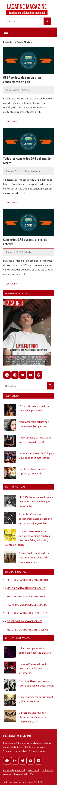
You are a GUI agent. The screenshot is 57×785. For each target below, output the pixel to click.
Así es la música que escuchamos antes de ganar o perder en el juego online (35, 518)
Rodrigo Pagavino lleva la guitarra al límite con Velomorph (33, 668)
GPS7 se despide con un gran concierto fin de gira (22, 79)
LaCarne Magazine (32, 170)
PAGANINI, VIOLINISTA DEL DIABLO (27, 604)
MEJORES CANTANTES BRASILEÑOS (27, 629)
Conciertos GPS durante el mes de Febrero (25, 241)
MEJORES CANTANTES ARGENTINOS (28, 579)
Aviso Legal (33, 770)
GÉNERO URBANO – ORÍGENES (24, 621)
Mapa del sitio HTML (24, 774)
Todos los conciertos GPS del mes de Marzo (27, 160)
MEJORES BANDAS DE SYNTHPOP (26, 596)
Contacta (9, 750)
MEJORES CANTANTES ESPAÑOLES (27, 612)
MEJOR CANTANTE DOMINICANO (26, 588)
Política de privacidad (14, 770)
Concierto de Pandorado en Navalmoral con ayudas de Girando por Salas (34, 557)
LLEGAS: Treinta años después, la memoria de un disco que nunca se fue (36, 501)
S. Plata (26, 89)
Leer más (10, 121)
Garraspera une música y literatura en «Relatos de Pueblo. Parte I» (33, 717)
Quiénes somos (38, 750)
